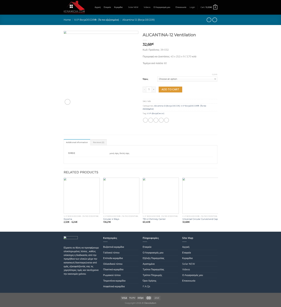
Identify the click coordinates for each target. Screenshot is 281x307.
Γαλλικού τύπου (111, 252)
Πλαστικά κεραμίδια (113, 269)
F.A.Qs (146, 286)
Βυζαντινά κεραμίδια (113, 247)
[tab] (77, 142)
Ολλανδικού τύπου (112, 264)
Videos (147, 7)
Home (67, 19)
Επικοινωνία (181, 7)
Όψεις (145, 79)
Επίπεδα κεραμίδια (113, 258)
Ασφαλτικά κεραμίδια (114, 286)
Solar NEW (133, 7)
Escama (68, 219)
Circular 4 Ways (111, 219)
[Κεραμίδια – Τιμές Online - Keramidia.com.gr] (74, 7)
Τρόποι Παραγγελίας (153, 269)
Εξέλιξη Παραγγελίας (153, 258)
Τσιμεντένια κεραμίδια (114, 280)
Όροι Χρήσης (149, 280)
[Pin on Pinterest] (161, 120)
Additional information (77, 142)
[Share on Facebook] (145, 120)
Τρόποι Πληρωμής (152, 275)
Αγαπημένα (149, 264)
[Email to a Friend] (156, 120)
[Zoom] (67, 102)
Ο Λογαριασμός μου (162, 7)
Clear (214, 74)
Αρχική (98, 7)
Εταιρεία (107, 7)
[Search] (90, 7)
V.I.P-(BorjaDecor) (155, 113)
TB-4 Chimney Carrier (154, 219)
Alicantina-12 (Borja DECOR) (138, 19)
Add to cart (170, 89)
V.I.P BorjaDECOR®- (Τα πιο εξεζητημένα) (96, 19)
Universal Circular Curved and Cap (200, 219)
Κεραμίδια (118, 7)
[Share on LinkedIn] (166, 120)
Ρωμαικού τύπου (112, 275)
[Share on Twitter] (150, 120)
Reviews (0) (98, 142)
